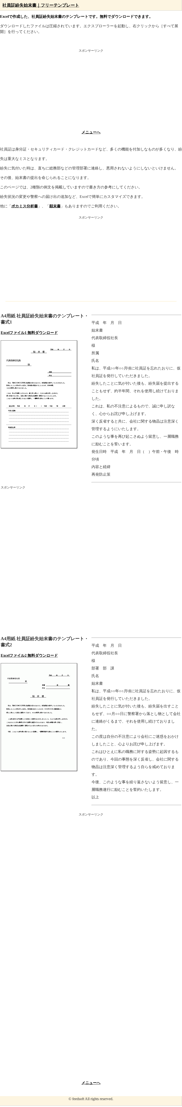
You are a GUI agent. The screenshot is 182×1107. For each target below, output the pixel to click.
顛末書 (55, 206)
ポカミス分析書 (24, 206)
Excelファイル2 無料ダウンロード (29, 655)
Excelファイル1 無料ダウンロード (29, 333)
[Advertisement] (91, 90)
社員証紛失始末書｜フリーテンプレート (40, 5)
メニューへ (91, 132)
